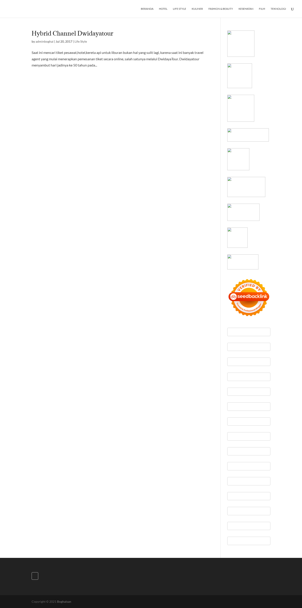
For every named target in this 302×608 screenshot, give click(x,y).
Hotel (163, 8)
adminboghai (45, 41)
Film (262, 8)
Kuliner (197, 8)
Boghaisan (64, 601)
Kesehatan (246, 8)
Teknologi (278, 8)
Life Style (179, 8)
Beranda (147, 8)
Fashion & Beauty (220, 8)
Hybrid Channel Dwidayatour (72, 33)
